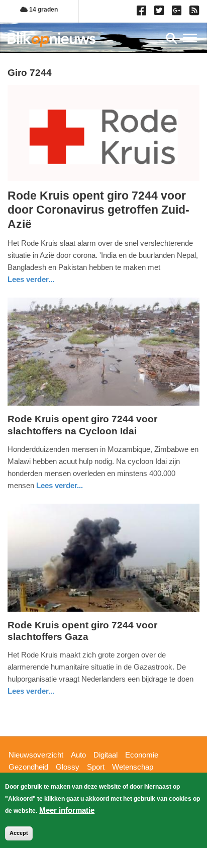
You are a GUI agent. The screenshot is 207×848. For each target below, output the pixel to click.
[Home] (51, 39)
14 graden (43, 9)
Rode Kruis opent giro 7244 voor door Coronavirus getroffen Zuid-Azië (98, 210)
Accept (19, 833)
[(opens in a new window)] (143, 12)
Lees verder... (31, 279)
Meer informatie (66, 810)
